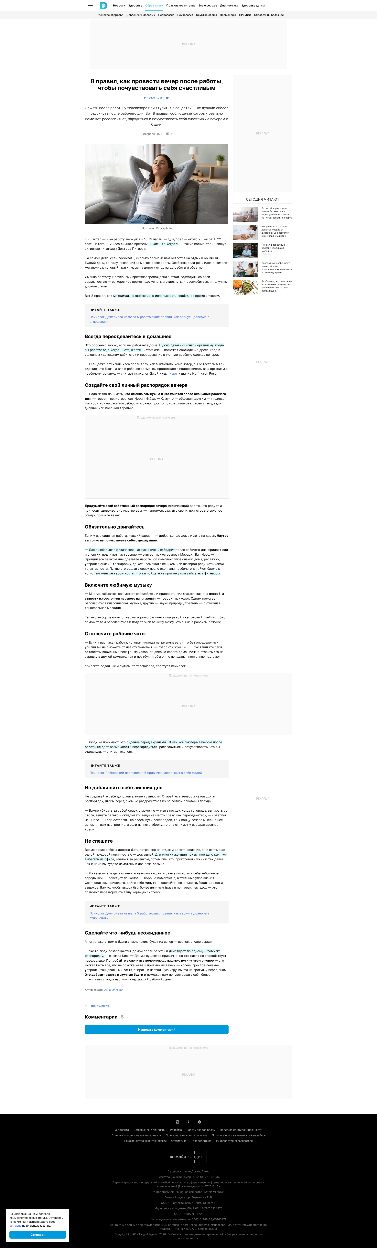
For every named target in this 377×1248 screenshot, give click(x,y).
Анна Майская (113, 989)
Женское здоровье (110, 14)
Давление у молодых (140, 14)
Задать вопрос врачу (201, 1129)
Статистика (179, 1140)
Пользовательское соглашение (186, 1135)
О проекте (122, 1129)
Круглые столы (206, 14)
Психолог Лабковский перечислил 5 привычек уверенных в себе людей (146, 773)
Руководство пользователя (234, 1140)
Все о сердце (208, 5)
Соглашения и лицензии (149, 1129)
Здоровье (135, 5)
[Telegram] (199, 1121)
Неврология (166, 14)
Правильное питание (180, 5)
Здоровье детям (253, 5)
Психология (185, 14)
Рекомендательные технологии (145, 1140)
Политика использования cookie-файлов (239, 1135)
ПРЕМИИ (245, 14)
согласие (15, 1225)
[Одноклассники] (188, 1121)
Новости (119, 5)
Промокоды (228, 14)
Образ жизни (154, 5)
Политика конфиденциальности (241, 1129)
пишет (173, 373)
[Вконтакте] (177, 1121)
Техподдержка (201, 1140)
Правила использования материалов (136, 1135)
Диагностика (229, 5)
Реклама (176, 1129)
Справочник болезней (269, 14)
